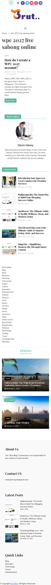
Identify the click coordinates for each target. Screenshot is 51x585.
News (4, 317)
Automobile (6, 267)
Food (4, 300)
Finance (5, 298)
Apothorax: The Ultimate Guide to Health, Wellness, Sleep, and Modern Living (33, 214)
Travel (4, 336)
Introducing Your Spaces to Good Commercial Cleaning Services (32, 181)
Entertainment (8, 292)
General (5, 306)
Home (4, 311)
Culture (5, 286)
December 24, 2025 (26, 237)
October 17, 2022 (25, 187)
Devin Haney (11, 72)
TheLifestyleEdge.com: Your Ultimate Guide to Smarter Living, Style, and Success (32, 230)
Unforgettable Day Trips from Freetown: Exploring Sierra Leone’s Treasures (25, 384)
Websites (6, 342)
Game (7, 56)
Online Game (7, 320)
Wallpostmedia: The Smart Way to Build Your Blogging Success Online (33, 197)
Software (5, 328)
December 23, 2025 (26, 253)
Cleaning (5, 278)
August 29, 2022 (25, 72)
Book (4, 273)
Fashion (5, 295)
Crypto (4, 284)
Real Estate (7, 322)
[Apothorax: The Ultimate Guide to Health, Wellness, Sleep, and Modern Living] (11, 521)
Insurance (6, 314)
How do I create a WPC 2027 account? (17, 63)
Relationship (7, 325)
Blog (4, 270)
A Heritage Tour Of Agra (17, 422)
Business (5, 275)
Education (6, 289)
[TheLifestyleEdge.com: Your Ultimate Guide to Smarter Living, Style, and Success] (11, 536)
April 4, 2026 (24, 204)
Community (6, 281)
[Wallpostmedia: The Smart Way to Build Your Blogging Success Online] (11, 507)
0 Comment (12, 74)
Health (4, 309)
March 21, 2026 (25, 220)
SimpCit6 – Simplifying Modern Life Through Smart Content (32, 247)
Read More (10, 100)
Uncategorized (8, 339)
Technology (6, 331)
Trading (5, 333)
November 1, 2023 (13, 389)
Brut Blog (14, 584)
